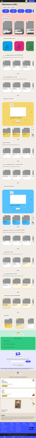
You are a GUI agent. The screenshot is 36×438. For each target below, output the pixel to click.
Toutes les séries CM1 (18, 429)
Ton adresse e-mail (8, 361)
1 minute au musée (3, 428)
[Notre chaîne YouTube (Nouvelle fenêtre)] (21, 365)
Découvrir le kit (3, 411)
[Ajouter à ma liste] (9, 66)
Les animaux (11, 430)
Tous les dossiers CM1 (18, 430)
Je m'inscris (28, 361)
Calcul (11, 428)
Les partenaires (4, 395)
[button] (4, 437)
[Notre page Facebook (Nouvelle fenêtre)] (22, 365)
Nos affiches (30, 423)
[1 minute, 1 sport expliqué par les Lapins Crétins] (7, 46)
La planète (11, 429)
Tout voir (18, 73)
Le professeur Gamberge (4, 430)
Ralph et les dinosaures (4, 431)
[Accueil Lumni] (2, 1)
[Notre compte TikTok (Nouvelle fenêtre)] (17, 365)
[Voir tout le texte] (18, 420)
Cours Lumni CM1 (18, 431)
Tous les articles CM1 (18, 428)
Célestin (2, 429)
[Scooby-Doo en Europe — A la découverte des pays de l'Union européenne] (19, 46)
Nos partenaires (31, 424)
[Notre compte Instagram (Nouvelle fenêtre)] (19, 365)
